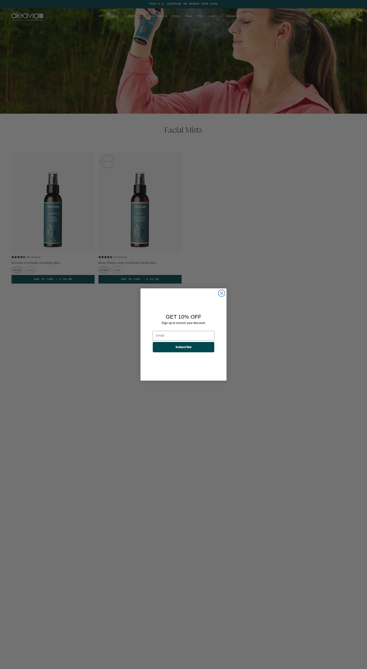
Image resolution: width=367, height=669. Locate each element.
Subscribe (183, 347)
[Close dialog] (221, 293)
